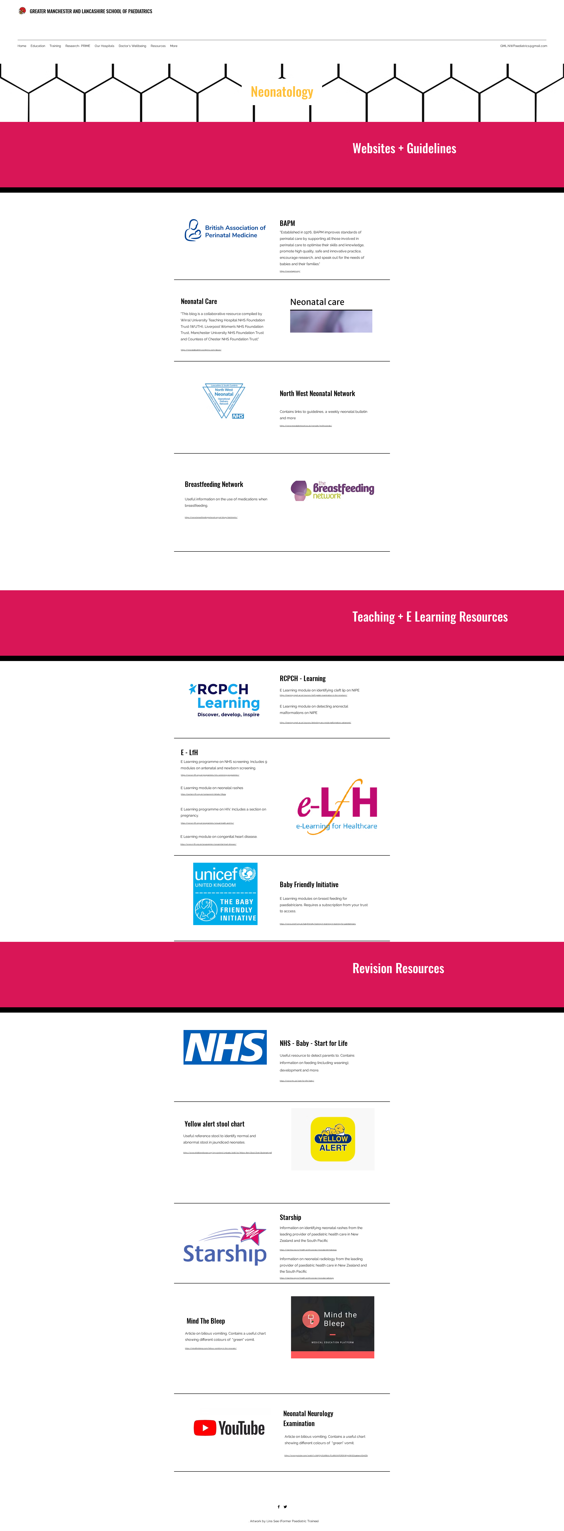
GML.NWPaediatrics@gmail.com (523, 46)
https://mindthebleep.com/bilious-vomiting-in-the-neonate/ (211, 1348)
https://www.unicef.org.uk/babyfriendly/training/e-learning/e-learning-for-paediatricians (318, 924)
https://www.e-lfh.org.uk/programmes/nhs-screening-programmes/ (210, 775)
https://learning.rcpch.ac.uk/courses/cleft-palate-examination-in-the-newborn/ (313, 695)
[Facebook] (278, 1507)
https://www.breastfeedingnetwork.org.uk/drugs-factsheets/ (211, 517)
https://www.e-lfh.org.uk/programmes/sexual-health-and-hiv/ (207, 823)
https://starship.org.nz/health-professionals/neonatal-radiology (307, 1278)
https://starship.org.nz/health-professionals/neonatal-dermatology (308, 1250)
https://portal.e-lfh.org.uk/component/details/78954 (203, 794)
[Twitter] (285, 1507)
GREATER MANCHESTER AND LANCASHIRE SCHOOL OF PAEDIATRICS (91, 11)
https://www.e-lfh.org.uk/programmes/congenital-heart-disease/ (208, 844)
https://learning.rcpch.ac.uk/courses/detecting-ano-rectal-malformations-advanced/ (315, 722)
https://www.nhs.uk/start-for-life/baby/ (297, 1081)
